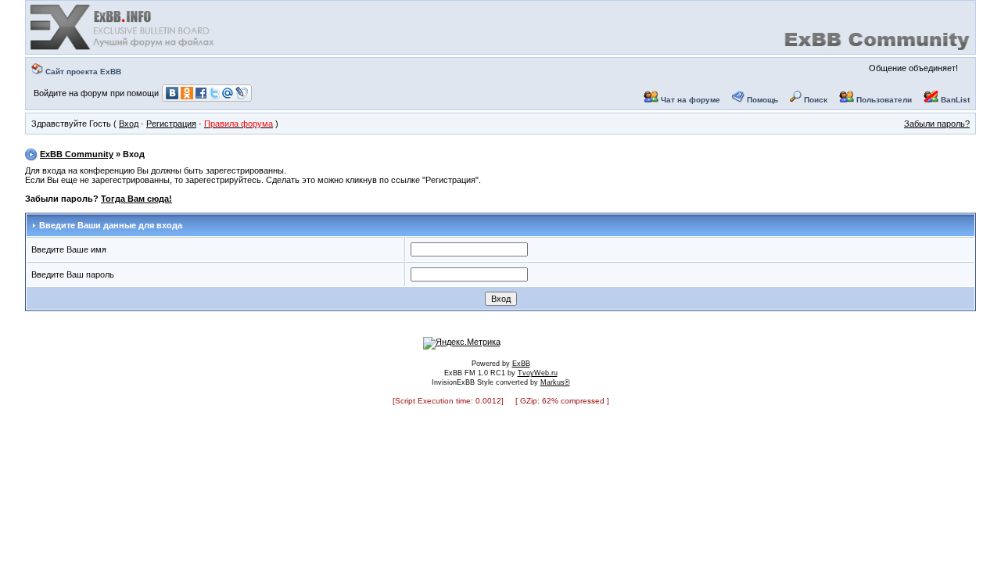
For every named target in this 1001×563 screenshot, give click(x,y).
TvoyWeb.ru (538, 373)
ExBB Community (76, 154)
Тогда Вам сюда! (136, 198)
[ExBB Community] (123, 48)
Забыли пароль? (937, 123)
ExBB (521, 364)
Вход (128, 123)
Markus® (555, 382)
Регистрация (171, 123)
